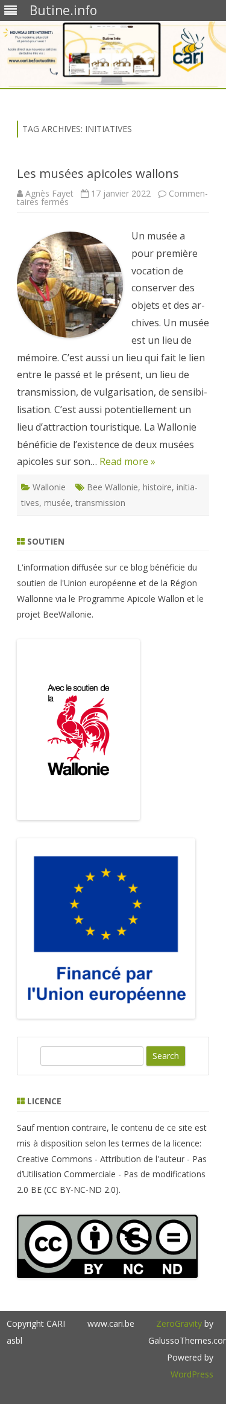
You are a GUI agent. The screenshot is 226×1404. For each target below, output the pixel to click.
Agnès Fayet (49, 193)
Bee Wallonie (112, 487)
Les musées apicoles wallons (98, 173)
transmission (100, 502)
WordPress (192, 1374)
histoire (157, 487)
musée (57, 502)
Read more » (127, 461)
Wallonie (49, 487)
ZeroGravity (179, 1323)
